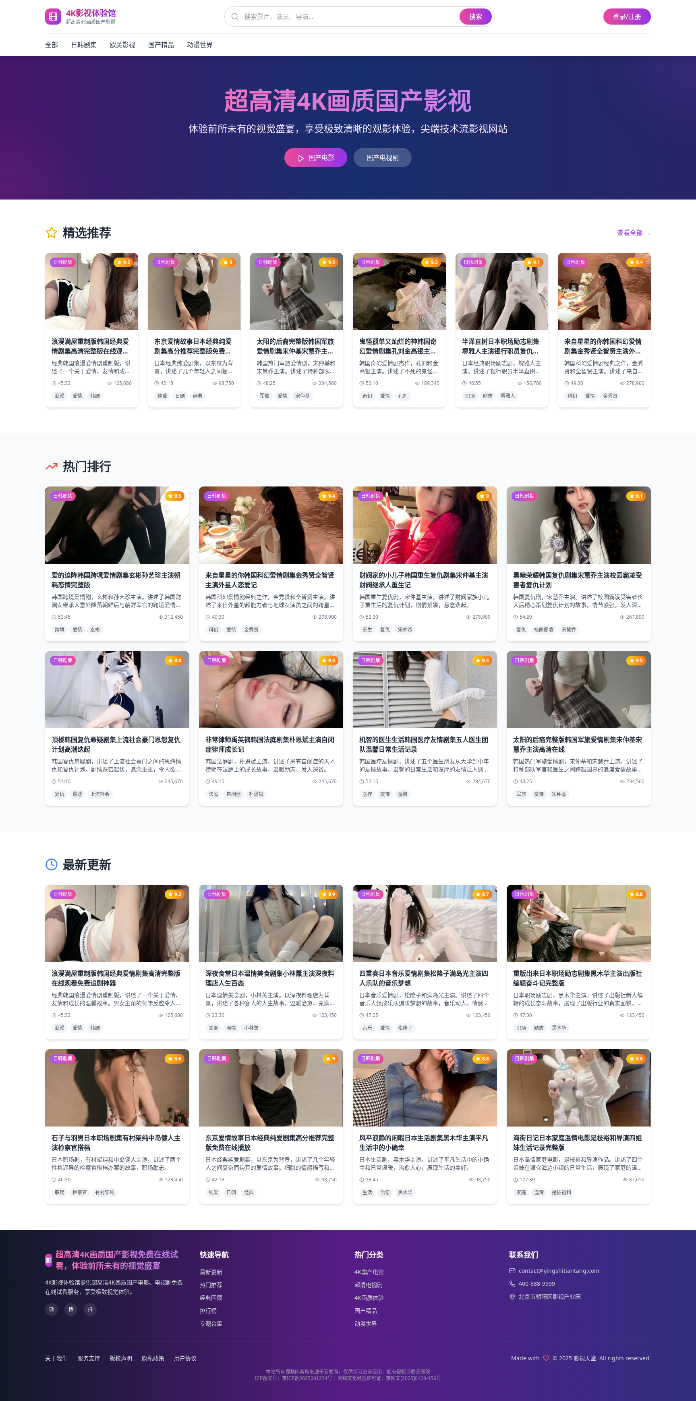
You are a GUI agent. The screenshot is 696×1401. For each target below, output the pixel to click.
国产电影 (321, 157)
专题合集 (211, 1323)
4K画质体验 (369, 1297)
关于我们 (56, 1358)
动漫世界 (200, 44)
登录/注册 (627, 16)
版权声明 (121, 1358)
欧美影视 (122, 44)
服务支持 (88, 1358)
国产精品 (161, 44)
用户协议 (185, 1358)
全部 (51, 44)
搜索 (475, 16)
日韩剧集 (84, 44)
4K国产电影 (369, 1272)
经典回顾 (211, 1297)
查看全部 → (634, 232)
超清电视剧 (368, 1285)
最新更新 (211, 1272)
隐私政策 (153, 1358)
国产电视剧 (383, 157)
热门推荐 (211, 1285)
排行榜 (208, 1310)
